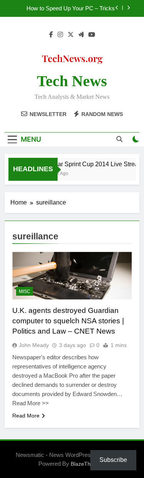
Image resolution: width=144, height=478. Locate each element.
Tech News (72, 81)
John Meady (34, 345)
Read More (26, 416)
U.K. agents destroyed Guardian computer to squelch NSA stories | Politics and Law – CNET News (68, 320)
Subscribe (113, 460)
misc (24, 291)
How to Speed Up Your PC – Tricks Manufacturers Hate (70, 8)
